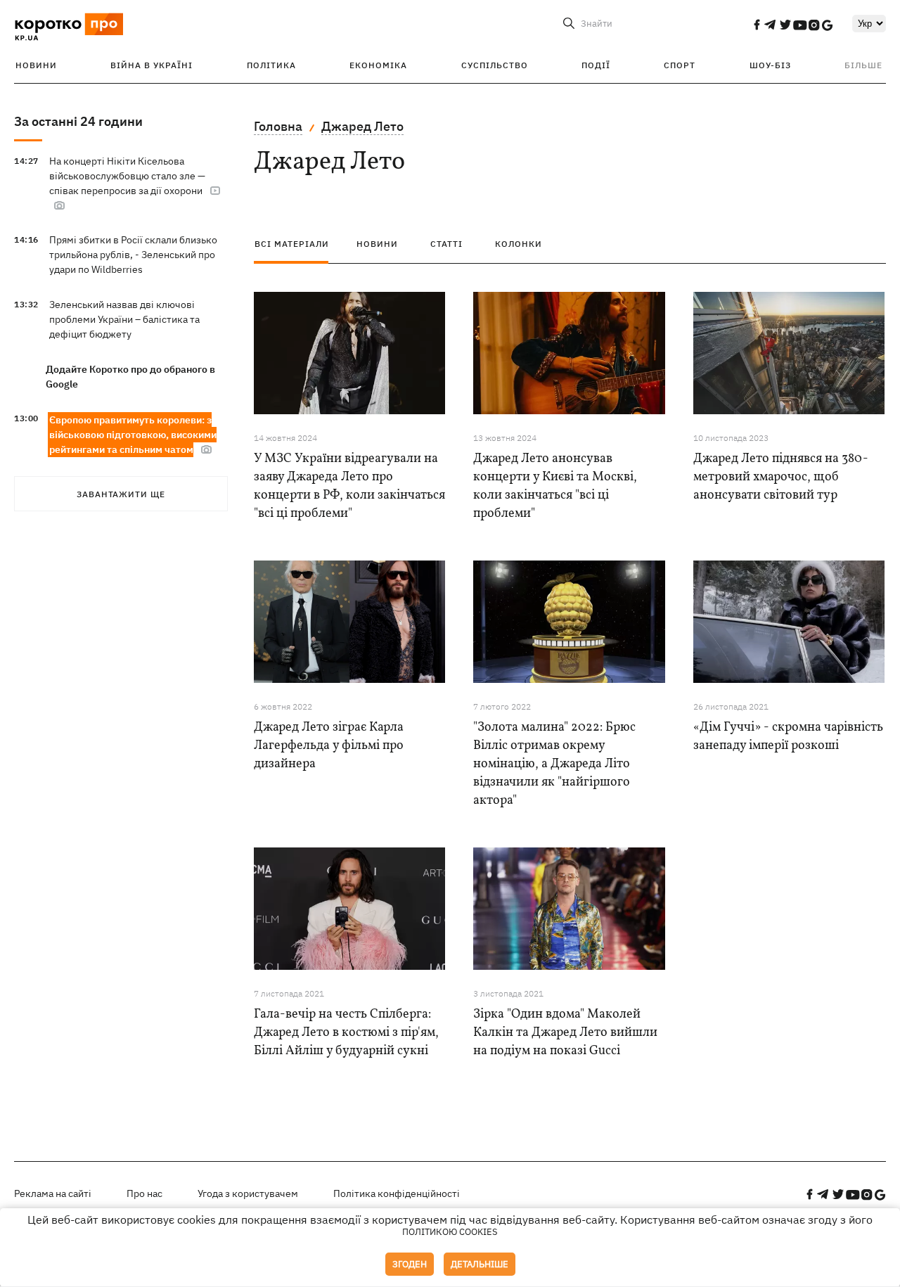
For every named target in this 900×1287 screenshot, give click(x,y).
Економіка (378, 65)
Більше (863, 65)
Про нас (144, 1193)
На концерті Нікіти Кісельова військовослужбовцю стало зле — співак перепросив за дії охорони (127, 176)
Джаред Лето (362, 126)
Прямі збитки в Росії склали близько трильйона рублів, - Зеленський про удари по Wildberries (133, 254)
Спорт (679, 65)
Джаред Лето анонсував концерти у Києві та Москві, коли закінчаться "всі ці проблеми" (555, 486)
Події (595, 65)
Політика (271, 65)
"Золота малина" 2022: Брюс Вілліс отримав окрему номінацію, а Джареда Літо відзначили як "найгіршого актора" (554, 764)
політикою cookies (450, 1231)
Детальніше (479, 1264)
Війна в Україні (151, 65)
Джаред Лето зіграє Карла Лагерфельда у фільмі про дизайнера (329, 746)
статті (446, 243)
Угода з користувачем (248, 1193)
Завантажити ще (121, 494)
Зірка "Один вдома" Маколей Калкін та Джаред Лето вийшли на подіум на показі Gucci (565, 1033)
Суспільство (494, 65)
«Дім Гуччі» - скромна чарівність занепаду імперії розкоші (788, 737)
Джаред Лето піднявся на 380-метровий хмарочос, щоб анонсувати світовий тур (780, 477)
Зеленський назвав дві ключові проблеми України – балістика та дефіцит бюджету (124, 319)
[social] (756, 24)
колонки (518, 243)
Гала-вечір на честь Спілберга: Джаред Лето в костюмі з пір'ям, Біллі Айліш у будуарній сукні (346, 1033)
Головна (278, 126)
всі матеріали (292, 243)
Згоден (409, 1264)
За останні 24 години (78, 121)
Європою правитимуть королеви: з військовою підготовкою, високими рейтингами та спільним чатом (133, 435)
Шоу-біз (770, 65)
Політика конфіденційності (396, 1193)
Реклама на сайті (52, 1193)
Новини (36, 65)
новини (377, 243)
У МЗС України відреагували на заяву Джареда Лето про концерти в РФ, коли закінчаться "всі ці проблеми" (349, 486)
